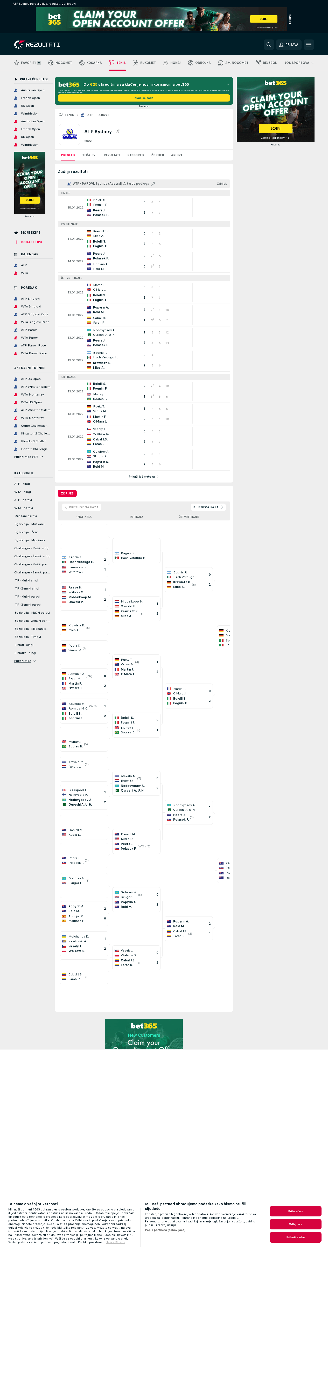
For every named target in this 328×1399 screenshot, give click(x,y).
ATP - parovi (98, 115)
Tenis (69, 115)
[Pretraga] (269, 44)
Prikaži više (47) (26, 457)
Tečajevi (89, 155)
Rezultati (112, 155)
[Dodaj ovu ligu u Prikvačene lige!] (118, 131)
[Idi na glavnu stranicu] (50, 45)
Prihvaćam (295, 1211)
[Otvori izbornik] (309, 44)
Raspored (135, 155)
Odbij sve (295, 1224)
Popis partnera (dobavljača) (165, 1230)
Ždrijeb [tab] (67, 493)
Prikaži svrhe (295, 1237)
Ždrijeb (157, 155)
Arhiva (177, 155)
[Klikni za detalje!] (144, 207)
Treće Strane (115, 1242)
